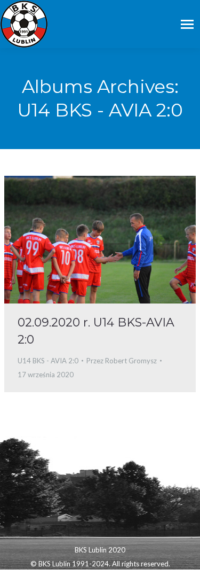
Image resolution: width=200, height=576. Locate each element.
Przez (121, 360)
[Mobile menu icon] (187, 24)
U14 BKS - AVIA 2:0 (48, 360)
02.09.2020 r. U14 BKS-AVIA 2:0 (96, 331)
